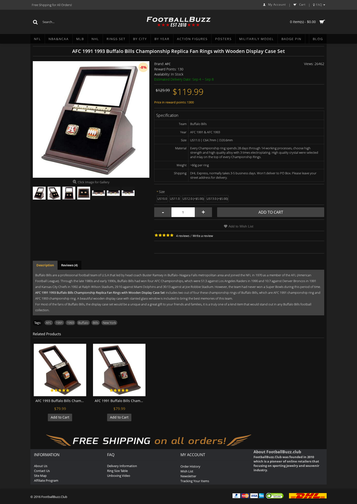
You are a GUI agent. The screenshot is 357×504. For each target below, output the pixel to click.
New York (109, 322)
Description (45, 265)
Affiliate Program (46, 480)
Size (162, 191)
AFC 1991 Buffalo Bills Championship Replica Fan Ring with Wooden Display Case (120, 400)
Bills (95, 322)
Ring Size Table (117, 471)
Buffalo (83, 322)
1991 (59, 322)
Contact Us (42, 471)
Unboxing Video (118, 475)
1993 (70, 322)
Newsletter (188, 476)
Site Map (40, 475)
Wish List (186, 471)
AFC (167, 64)
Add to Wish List (241, 226)
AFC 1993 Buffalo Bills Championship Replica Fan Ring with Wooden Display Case (60, 400)
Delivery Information (122, 466)
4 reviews (182, 236)
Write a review (203, 236)
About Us (40, 466)
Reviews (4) (69, 265)
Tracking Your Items (194, 481)
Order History (190, 466)
